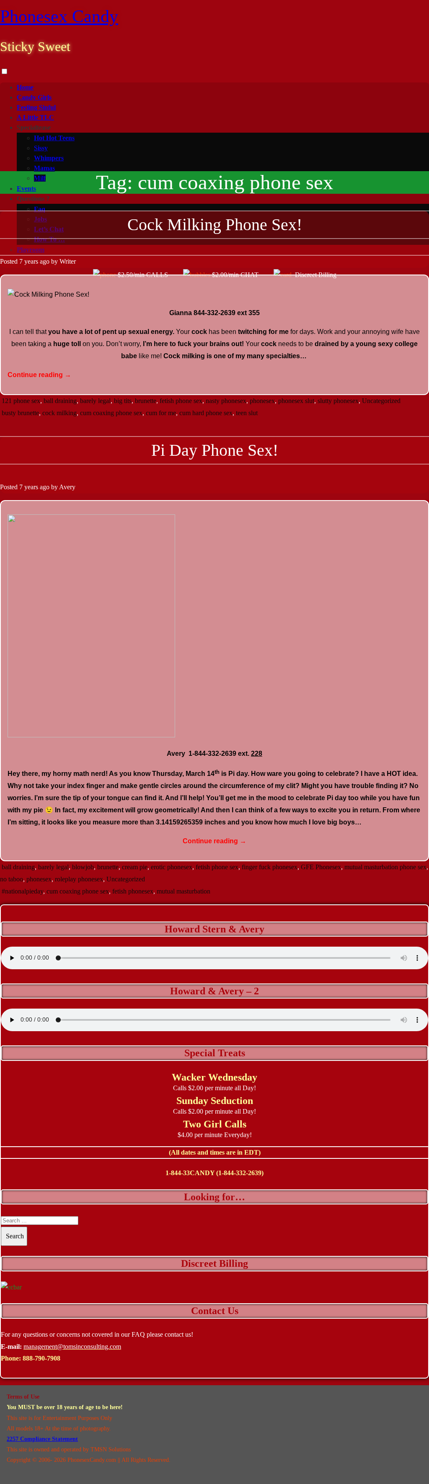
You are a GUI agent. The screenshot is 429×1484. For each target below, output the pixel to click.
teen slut (247, 412)
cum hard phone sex (206, 412)
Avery (67, 486)
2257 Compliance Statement (42, 1439)
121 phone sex (21, 400)
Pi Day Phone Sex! (214, 450)
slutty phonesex (338, 400)
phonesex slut (296, 400)
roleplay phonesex (79, 879)
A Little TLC (35, 117)
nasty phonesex (226, 400)
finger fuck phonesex (269, 866)
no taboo (11, 879)
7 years (28, 261)
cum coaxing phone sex (111, 412)
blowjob (83, 866)
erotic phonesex (171, 866)
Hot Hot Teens (54, 137)
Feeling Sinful (36, 107)
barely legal (95, 400)
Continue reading (39, 374)
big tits (123, 400)
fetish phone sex (181, 400)
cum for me (161, 412)
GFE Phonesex (321, 866)
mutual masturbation (183, 891)
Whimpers (49, 158)
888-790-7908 (41, 1358)
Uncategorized (381, 400)
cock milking (59, 412)
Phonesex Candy (59, 16)
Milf (40, 178)
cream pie (134, 866)
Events (26, 188)
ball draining (60, 400)
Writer (67, 261)
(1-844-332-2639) (240, 1172)
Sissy (41, 147)
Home (25, 87)
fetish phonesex (132, 891)
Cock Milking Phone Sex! (214, 224)
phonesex (262, 400)
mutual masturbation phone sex (385, 866)
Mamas (44, 168)
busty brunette (20, 412)
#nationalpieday (22, 891)
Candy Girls (34, 97)
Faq (39, 209)
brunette (145, 400)
